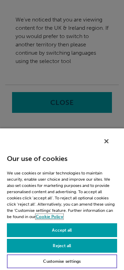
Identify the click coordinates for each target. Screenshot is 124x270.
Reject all (62, 245)
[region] (62, 199)
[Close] (106, 141)
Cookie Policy (49, 216)
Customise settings (62, 261)
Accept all (62, 230)
